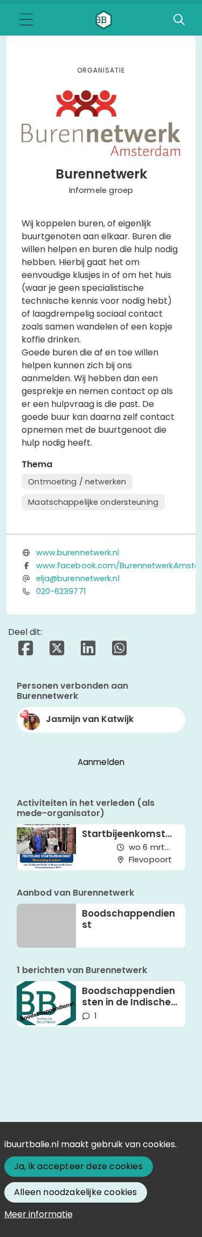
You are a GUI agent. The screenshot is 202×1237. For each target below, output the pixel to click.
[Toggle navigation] (26, 20)
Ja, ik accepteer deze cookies (78, 1166)
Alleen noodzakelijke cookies (75, 1192)
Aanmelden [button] (101, 762)
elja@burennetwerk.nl (78, 578)
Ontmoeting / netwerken (77, 481)
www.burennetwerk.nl (78, 552)
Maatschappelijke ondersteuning (93, 502)
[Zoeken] (179, 20)
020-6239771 (61, 591)
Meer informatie (38, 1214)
